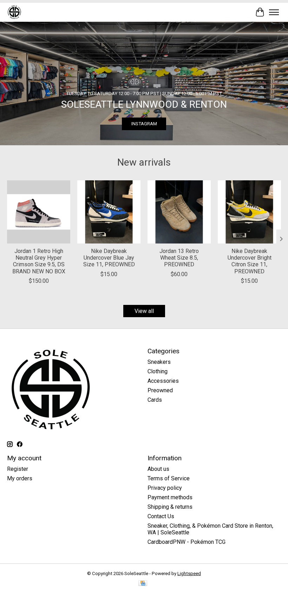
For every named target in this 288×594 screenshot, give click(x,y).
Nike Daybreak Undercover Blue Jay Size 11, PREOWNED (109, 258)
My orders (19, 478)
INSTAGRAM (144, 123)
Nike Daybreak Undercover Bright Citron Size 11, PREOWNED (249, 261)
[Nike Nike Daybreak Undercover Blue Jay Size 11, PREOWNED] (108, 211)
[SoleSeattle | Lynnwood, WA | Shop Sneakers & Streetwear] (14, 12)
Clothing (158, 371)
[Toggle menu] (274, 12)
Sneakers (159, 362)
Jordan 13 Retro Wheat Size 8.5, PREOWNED (179, 258)
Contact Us (161, 516)
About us (158, 469)
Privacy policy (165, 488)
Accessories (163, 381)
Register (17, 469)
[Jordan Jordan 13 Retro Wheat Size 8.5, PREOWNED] (179, 211)
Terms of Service (169, 478)
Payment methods (170, 497)
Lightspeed (189, 573)
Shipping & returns (170, 506)
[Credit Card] (142, 583)
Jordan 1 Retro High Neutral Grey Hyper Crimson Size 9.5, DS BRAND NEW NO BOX (38, 261)
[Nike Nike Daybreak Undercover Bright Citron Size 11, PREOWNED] (249, 211)
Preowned (160, 390)
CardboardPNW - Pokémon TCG (186, 542)
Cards (155, 399)
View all (144, 311)
